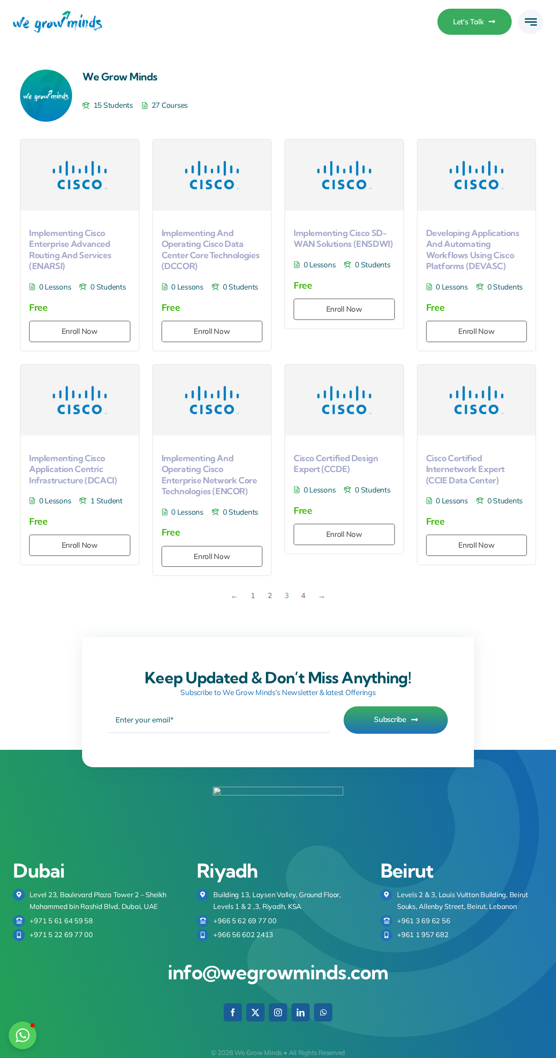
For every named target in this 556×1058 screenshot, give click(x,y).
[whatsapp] (323, 1012)
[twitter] (255, 1012)
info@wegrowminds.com (278, 972)
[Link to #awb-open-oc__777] (530, 22)
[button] (22, 1035)
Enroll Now (80, 331)
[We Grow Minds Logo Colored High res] (57, 14)
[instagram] (278, 1012)
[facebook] (233, 1012)
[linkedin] (300, 1012)
